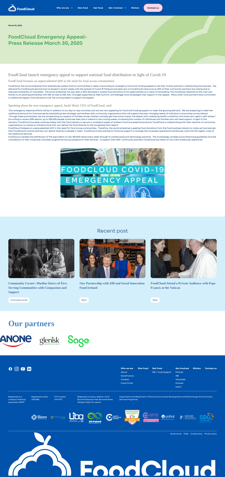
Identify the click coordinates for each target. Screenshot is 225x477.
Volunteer (181, 379)
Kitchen (135, 7)
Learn (178, 386)
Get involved (115, 7)
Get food (98, 7)
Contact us (153, 7)
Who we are (63, 7)
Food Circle (127, 383)
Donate (179, 383)
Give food (83, 7)
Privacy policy (210, 434)
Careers (125, 379)
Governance (127, 375)
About (124, 372)
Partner (179, 372)
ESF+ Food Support (161, 372)
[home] (21, 7)
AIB (177, 375)
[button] (64, 7)
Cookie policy (196, 434)
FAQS (186, 434)
